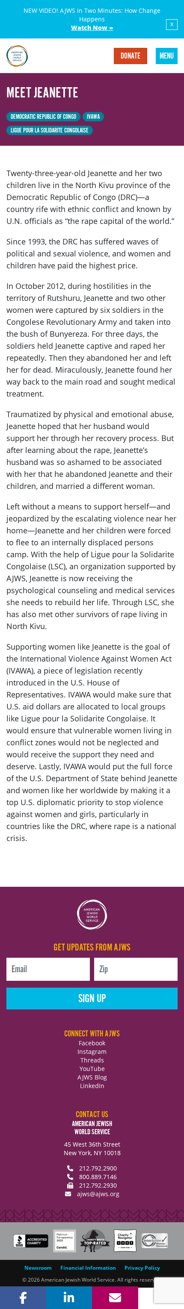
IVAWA (93, 117)
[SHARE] (23, 1297)
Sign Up (92, 999)
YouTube (92, 1069)
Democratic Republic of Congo (43, 117)
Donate (130, 56)
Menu (167, 56)
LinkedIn (92, 1086)
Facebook (92, 1043)
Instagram (92, 1051)
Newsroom (38, 1267)
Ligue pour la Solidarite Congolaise (50, 130)
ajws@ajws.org (98, 1194)
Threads (92, 1060)
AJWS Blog (92, 1077)
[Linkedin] (69, 1297)
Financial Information (88, 1267)
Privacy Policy (142, 1267)
